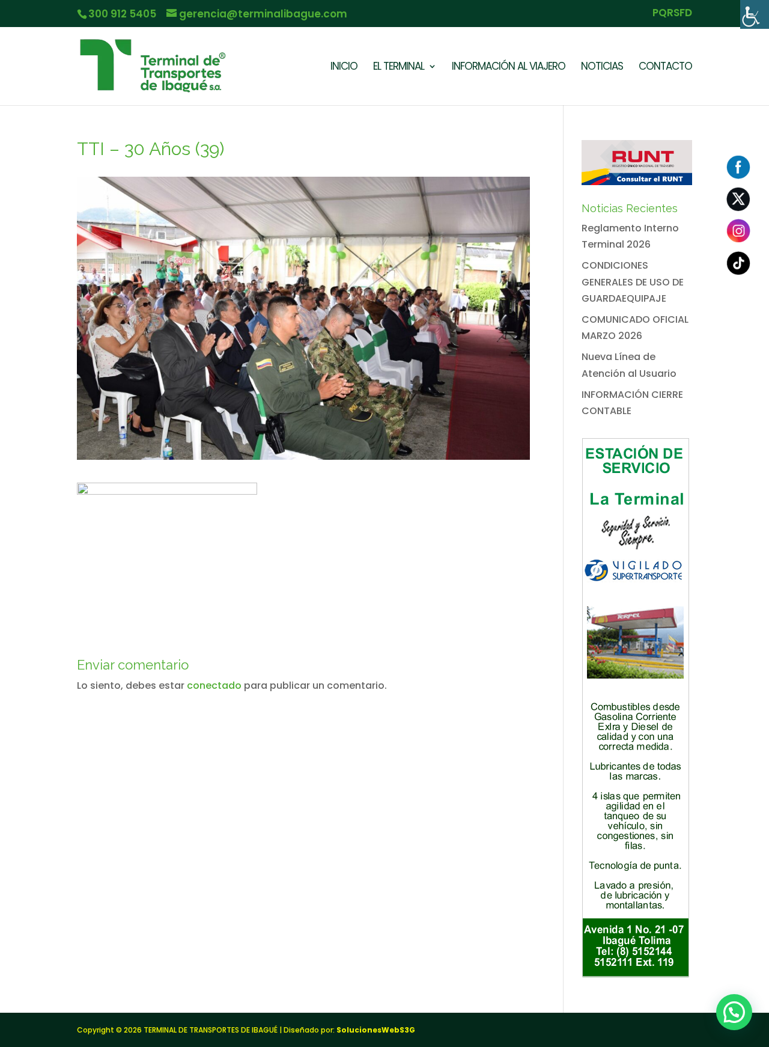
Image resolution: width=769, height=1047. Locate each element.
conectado (214, 685)
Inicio (343, 67)
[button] (734, 1012)
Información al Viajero (508, 67)
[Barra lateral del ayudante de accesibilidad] (754, 14)
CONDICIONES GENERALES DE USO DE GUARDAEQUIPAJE (633, 281)
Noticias (602, 67)
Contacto (665, 67)
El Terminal (398, 67)
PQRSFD (672, 14)
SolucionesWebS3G (375, 1030)
